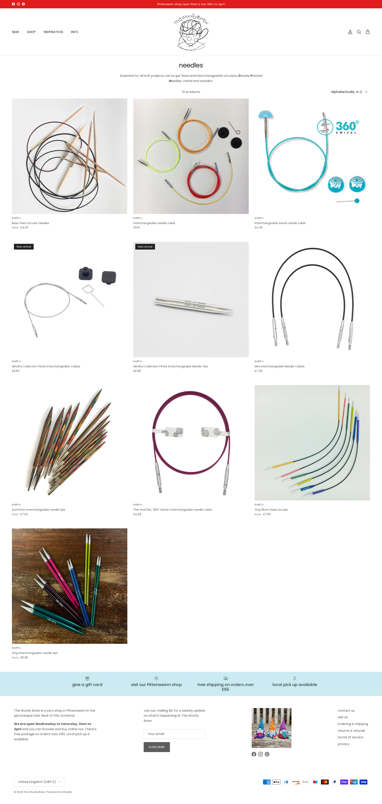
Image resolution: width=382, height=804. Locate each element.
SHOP (31, 32)
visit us (343, 717)
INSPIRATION (53, 32)
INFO (74, 32)
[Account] (349, 32)
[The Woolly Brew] (191, 32)
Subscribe (157, 747)
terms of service (350, 737)
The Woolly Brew (34, 792)
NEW (15, 32)
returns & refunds (351, 730)
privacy (343, 744)
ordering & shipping (353, 724)
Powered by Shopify (59, 792)
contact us (346, 710)
